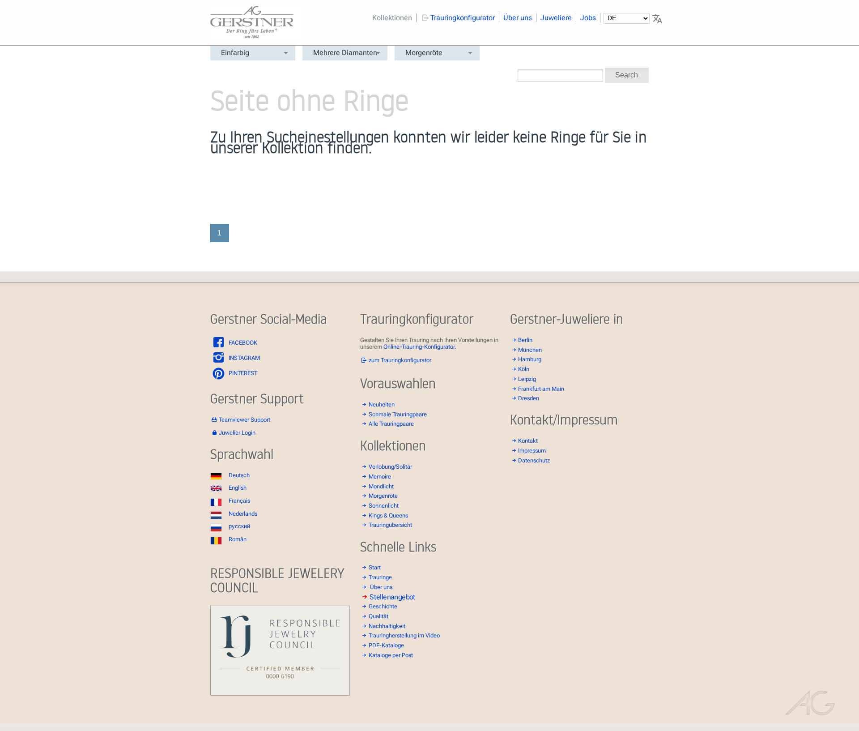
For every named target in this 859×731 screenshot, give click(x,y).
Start (375, 567)
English (238, 487)
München (530, 349)
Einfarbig (235, 52)
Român (238, 539)
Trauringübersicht (390, 525)
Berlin (525, 340)
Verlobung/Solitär (390, 466)
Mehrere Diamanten (345, 52)
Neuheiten (382, 404)
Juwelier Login (237, 432)
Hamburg (529, 359)
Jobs (588, 17)
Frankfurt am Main (541, 388)
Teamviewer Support (244, 419)
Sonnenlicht (384, 505)
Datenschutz (534, 460)
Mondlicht (381, 486)
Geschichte (383, 606)
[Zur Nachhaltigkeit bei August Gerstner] (280, 693)
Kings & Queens (388, 515)
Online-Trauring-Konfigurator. (419, 346)
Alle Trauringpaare (391, 423)
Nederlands (243, 513)
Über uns (517, 17)
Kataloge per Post (391, 655)
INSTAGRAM (243, 358)
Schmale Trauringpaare (398, 414)
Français (239, 500)
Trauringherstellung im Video (404, 635)
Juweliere (556, 17)
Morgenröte (423, 52)
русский (239, 526)
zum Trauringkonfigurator (400, 360)
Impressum (532, 450)
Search (626, 75)
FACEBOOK (242, 342)
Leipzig (527, 379)
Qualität (378, 616)
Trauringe (380, 577)
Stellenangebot (392, 597)
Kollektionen (392, 17)
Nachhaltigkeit (387, 626)
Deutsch (239, 475)
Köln (523, 369)
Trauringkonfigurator (462, 17)
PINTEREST (242, 373)
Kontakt (528, 440)
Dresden (528, 398)
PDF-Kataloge (386, 645)
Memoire (380, 476)
